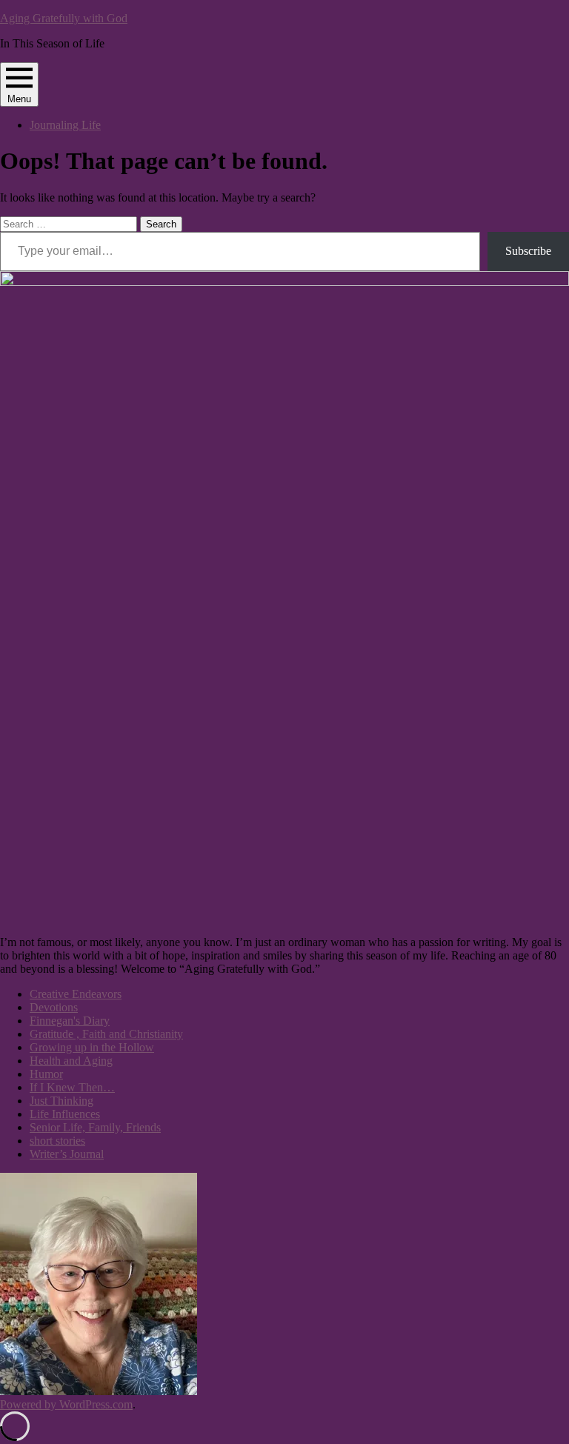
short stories (57, 1140)
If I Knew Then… (72, 1087)
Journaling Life (65, 125)
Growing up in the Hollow (92, 1047)
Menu (19, 98)
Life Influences (65, 1114)
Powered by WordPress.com (66, 1404)
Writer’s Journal (67, 1154)
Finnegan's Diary (70, 1020)
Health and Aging (71, 1060)
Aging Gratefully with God (63, 18)
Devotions (54, 1007)
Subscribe (528, 250)
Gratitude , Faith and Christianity (106, 1034)
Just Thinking (61, 1100)
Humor (46, 1074)
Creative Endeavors (76, 994)
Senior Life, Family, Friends (95, 1127)
